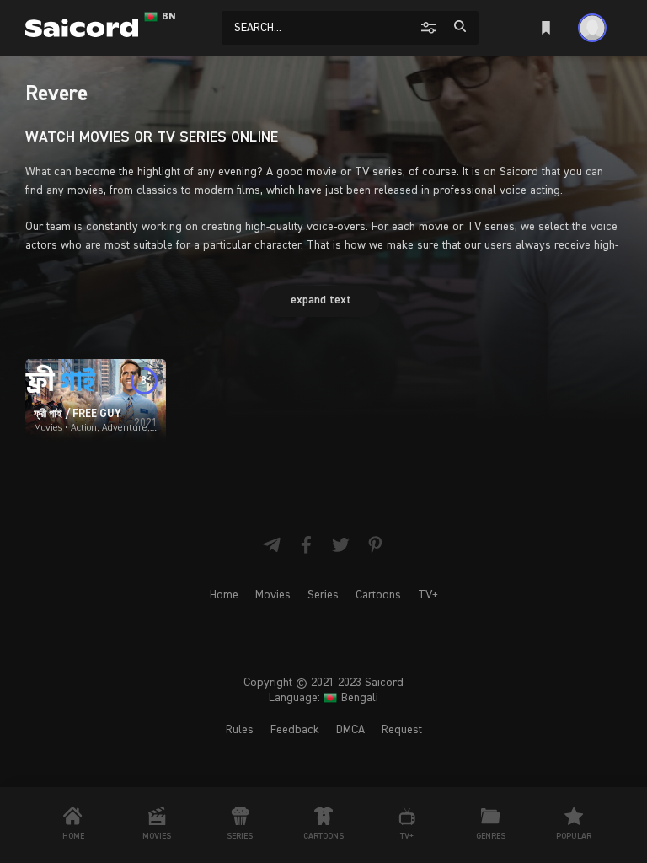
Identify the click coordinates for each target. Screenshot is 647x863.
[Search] (460, 26)
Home (224, 595)
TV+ (428, 595)
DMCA (350, 730)
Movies (273, 595)
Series (323, 595)
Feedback (294, 730)
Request (402, 730)
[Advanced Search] (431, 27)
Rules (240, 730)
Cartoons (378, 595)
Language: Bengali (323, 698)
